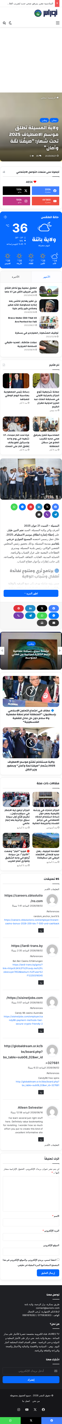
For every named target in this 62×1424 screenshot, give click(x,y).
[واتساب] (42, 615)
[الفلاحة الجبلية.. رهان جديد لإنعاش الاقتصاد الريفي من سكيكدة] (45, 840)
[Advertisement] (31, 60)
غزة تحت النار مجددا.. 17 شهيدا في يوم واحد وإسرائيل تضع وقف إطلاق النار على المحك (16, 441)
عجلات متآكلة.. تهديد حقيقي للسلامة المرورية (21, 344)
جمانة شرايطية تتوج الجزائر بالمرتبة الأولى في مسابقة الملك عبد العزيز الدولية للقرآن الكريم (46, 399)
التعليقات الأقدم (52, 889)
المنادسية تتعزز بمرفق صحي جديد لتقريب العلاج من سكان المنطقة (46, 441)
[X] (42, 608)
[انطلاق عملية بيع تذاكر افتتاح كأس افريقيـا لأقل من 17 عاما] (48, 291)
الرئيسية (52, 97)
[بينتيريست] (18, 608)
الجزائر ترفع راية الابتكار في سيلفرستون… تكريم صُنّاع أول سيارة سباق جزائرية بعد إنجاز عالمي (17, 817)
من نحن (36, 1401)
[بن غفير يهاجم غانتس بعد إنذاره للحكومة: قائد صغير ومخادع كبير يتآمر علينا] (48, 305)
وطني (44, 120)
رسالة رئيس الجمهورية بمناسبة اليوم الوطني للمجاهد (16, 396)
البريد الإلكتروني (51, 1230)
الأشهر (46, 276)
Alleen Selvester (30, 1107)
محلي (43, 97)
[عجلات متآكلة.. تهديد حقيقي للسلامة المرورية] (48, 347)
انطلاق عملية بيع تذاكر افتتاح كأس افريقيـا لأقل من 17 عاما (21, 290)
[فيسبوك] (54, 608)
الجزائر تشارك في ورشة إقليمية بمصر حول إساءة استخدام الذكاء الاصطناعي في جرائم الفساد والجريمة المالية (45, 817)
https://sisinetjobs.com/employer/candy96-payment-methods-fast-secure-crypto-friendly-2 (23, 1020)
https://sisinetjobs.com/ (25, 998)
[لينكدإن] (30, 608)
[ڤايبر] (18, 615)
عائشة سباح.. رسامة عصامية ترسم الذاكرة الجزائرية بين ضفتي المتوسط (31, 654)
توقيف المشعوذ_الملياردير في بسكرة (36, 333)
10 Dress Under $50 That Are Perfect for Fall (22, 320)
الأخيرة (15, 276)
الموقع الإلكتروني (51, 1245)
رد (41, 930)
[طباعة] (42, 623)
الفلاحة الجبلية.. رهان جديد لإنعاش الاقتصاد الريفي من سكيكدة (47, 854)
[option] (31, 651)
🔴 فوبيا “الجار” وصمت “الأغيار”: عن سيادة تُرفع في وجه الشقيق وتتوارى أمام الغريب (17, 856)
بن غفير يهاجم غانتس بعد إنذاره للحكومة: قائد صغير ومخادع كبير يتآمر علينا (22, 305)
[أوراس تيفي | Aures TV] (45, 13)
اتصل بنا (26, 1401)
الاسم (55, 1216)
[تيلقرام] (30, 615)
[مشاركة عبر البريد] (54, 623)
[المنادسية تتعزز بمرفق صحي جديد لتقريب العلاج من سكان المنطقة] (46, 424)
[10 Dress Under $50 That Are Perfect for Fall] (48, 322)
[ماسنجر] (54, 615)
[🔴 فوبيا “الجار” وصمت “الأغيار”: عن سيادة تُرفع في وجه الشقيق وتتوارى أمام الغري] (16, 840)
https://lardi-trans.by (27, 946)
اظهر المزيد (32, 593)
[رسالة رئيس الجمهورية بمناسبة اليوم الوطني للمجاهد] (16, 380)
